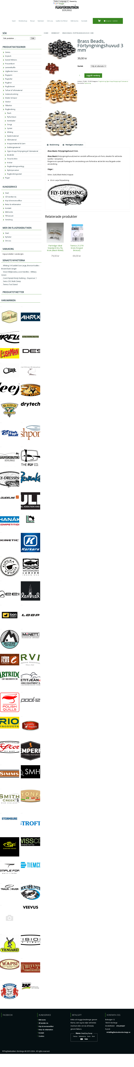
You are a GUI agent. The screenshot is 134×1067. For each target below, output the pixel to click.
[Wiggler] (1, 979)
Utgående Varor (11, 71)
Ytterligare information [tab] (74, 144)
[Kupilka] (1, 555)
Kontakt (84, 21)
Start (14, 21)
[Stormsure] (1, 812)
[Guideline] (1, 490)
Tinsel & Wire (12, 159)
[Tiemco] (22, 860)
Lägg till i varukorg (93, 75)
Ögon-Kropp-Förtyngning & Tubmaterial (117, 81)
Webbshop (23, 21)
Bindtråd (10, 155)
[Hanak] (1, 513)
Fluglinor (8, 82)
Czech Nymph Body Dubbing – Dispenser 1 (20, 278)
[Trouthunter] (22, 882)
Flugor (7, 178)
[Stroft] (22, 812)
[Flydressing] (1, 470)
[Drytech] (22, 400)
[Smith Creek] (1, 788)
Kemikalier (11, 120)
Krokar (9, 162)
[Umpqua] (1, 904)
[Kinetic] (1, 531)
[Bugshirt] (22, 329)
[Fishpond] (22, 421)
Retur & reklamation (13, 204)
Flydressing (87, 83)
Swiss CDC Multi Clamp (12, 281)
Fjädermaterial (13, 136)
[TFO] (1, 860)
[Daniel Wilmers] (22, 362)
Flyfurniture (11, 117)
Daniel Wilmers (11, 60)
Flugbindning (102, 81)
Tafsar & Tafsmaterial (13, 90)
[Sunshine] (1, 835)
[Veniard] (1, 933)
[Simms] (1, 763)
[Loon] (1, 604)
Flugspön (8, 75)
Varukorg (8, 219)
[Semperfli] (22, 739)
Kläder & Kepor (11, 98)
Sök (32, 38)
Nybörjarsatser (13, 170)
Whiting (10, 132)
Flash (9, 113)
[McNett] (22, 628)
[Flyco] (22, 446)
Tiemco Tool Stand (10, 284)
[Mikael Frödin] (1, 652)
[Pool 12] (22, 691)
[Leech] (1, 580)
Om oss (50, 21)
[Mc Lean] (1, 628)
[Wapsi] (1, 957)
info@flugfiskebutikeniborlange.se (118, 1032)
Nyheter (41, 21)
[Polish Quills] (1, 691)
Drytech (8, 56)
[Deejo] (1, 381)
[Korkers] (22, 531)
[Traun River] (1, 882)
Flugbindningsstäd (14, 174)
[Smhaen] (22, 763)
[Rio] (1, 715)
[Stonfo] (22, 788)
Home (46, 33)
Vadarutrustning (11, 94)
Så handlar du (10, 197)
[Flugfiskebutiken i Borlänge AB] (1, 446)
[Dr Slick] (1, 400)
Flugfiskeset (10, 86)
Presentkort (10, 63)
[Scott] (1, 739)
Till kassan (9, 216)
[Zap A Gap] (22, 979)
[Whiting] (22, 957)
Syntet (9, 128)
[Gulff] (22, 490)
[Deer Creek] (22, 381)
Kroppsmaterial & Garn (16, 143)
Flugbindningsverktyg (15, 166)
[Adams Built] (1, 305)
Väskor (8, 101)
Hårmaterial (11, 140)
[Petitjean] (22, 669)
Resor (32, 21)
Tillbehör (8, 105)
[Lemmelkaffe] (22, 580)
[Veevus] (22, 904)
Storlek (80, 66)
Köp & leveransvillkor (13, 200)
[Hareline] (22, 513)
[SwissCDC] (22, 835)
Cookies (41, 1036)
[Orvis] (22, 652)
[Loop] (22, 604)
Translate (61, 3)
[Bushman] (1, 346)
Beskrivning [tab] (54, 144)
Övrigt (9, 124)
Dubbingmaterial (13, 147)
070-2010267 (120, 1026)
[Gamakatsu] (22, 470)
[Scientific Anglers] (22, 715)
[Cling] (1, 362)
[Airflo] (1, 329)
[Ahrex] (22, 305)
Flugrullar (8, 79)
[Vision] (22, 933)
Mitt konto (74, 21)
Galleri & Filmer (62, 21)
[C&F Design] (22, 346)
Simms (7, 52)
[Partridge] (1, 669)
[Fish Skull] (1, 421)
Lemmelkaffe (10, 67)
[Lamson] (22, 555)
